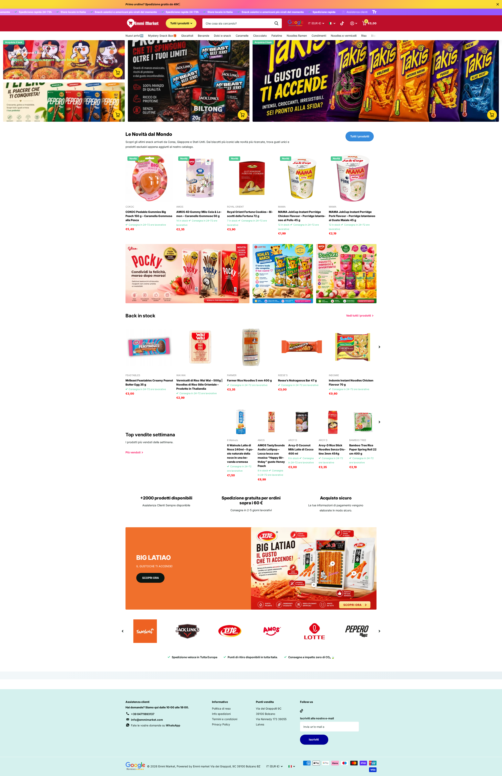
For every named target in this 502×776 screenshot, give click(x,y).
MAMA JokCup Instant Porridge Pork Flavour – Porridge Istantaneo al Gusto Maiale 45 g (352, 216)
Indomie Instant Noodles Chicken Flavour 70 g (351, 382)
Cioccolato (260, 35)
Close (497, 4)
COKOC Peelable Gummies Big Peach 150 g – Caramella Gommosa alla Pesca (149, 216)
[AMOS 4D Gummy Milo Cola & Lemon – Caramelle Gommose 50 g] (200, 178)
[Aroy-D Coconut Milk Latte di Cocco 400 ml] (302, 422)
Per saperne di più (332, 563)
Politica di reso (221, 708)
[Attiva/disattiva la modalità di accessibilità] (374, 12)
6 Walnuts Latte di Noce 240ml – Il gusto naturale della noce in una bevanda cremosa (240, 453)
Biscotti (376, 35)
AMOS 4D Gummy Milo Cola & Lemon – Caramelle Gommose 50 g (199, 214)
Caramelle (242, 35)
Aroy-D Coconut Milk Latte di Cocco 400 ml (301, 449)
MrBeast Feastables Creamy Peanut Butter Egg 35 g (149, 382)
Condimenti (319, 35)
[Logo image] (145, 631)
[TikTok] (301, 710)
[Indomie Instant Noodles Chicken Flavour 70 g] (352, 347)
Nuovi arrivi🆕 (134, 35)
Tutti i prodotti (180, 23)
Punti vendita (265, 701)
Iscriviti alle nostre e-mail (317, 718)
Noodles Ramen (297, 35)
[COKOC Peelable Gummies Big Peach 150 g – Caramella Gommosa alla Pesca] (149, 178)
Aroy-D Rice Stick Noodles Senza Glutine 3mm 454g (332, 449)
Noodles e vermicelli (343, 35)
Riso (363, 35)
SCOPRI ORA (150, 577)
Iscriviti (314, 739)
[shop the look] (118, 72)
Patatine (276, 35)
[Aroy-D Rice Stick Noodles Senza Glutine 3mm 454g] (332, 422)
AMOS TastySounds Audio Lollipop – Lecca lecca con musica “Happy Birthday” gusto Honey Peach (271, 455)
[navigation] (379, 347)
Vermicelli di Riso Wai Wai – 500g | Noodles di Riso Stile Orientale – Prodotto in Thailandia (199, 384)
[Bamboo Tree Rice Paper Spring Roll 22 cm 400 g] (363, 422)
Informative (220, 701)
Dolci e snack (222, 35)
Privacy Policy (221, 724)
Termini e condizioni (224, 719)
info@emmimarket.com (147, 719)
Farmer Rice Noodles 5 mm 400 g (249, 380)
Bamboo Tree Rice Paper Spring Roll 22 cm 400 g (362, 449)
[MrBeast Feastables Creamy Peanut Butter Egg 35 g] (149, 347)
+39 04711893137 (142, 714)
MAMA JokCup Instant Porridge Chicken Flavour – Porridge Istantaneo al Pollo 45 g (302, 216)
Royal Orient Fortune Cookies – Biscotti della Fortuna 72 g (250, 214)
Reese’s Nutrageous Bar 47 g (297, 380)
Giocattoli (187, 35)
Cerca (276, 23)
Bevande (203, 35)
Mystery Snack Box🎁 (162, 35)
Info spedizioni (221, 713)
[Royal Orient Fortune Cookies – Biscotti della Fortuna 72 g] (251, 178)
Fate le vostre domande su (155, 725)
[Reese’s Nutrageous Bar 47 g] (302, 347)
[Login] (353, 23)
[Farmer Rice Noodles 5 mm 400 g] (251, 347)
